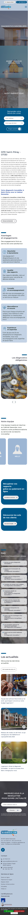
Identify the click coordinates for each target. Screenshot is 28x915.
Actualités (4, 886)
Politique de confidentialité (12, 844)
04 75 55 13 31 (22, 2)
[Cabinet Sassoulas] (6, 7)
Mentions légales (5, 842)
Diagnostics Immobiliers (14, 26)
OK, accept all (9, 911)
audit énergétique (14, 93)
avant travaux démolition (14, 62)
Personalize (14, 913)
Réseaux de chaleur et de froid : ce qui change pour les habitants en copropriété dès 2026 (13, 735)
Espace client (10, 2)
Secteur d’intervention (7, 884)
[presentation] (12, 402)
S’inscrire (12, 810)
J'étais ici (3, 888)
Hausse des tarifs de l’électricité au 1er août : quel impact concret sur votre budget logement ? (13, 701)
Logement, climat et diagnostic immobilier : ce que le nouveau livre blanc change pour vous (12, 768)
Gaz (14, 389)
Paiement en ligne (6, 879)
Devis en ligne (5, 877)
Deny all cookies (20, 911)
